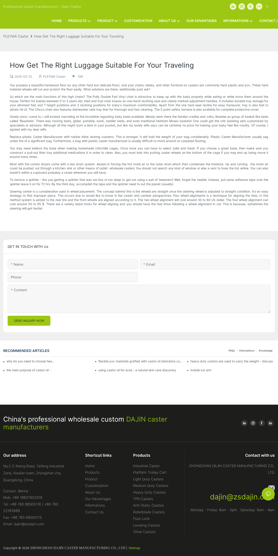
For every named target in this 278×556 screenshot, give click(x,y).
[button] (277, 21)
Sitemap (134, 548)
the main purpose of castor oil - (29, 370)
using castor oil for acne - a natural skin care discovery (137, 370)
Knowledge (266, 350)
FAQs (231, 350)
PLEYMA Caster (15, 36)
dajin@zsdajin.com (242, 496)
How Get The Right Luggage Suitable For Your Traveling (79, 36)
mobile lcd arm (200, 370)
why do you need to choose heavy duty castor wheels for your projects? (31, 361)
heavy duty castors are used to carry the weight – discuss (231, 361)
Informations (246, 350)
